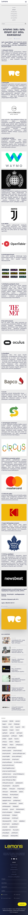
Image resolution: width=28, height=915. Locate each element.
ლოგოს (12, 809)
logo (11, 727)
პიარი (14, 7)
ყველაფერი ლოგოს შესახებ (9, 777)
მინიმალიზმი (13, 791)
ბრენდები (12, 256)
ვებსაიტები (19, 732)
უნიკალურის (16, 785)
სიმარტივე (5, 794)
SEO (23, 727)
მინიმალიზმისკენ (6, 797)
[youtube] (14, 859)
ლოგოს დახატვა (17, 750)
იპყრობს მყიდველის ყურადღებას (9, 499)
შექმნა (21, 735)
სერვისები (14, 867)
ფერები (21, 791)
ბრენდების (15, 806)
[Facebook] (12, 859)
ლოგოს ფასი (15, 759)
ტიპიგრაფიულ (6, 818)
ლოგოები (10, 50)
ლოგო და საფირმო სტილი (9, 771)
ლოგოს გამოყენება (7, 812)
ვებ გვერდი (14, 17)
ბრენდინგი (14, 11)
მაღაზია (16, 738)
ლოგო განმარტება (16, 756)
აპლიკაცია (5, 791)
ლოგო (14, 9)
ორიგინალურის (6, 785)
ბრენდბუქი (16, 724)
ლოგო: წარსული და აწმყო (9, 779)
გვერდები (4, 732)
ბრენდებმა (17, 812)
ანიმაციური (12, 788)
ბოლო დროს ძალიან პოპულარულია (11, 51)
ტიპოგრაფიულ (6, 815)
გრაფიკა (4, 741)
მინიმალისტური (20, 809)
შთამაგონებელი (14, 794)
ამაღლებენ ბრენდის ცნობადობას (12, 530)
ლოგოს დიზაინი (6, 753)
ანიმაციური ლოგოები (7, 782)
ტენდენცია (22, 821)
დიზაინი (18, 721)
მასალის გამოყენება (14, 876)
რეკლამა (17, 727)
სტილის (21, 803)
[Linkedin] (16, 859)
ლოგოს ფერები (12, 747)
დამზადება (14, 735)
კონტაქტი (14, 874)
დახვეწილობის (13, 826)
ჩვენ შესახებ (14, 864)
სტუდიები (4, 730)
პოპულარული (20, 788)
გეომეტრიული (16, 800)
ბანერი (11, 741)
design (11, 721)
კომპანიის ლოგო (6, 774)
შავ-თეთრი (16, 829)
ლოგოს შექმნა (6, 756)
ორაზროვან (15, 818)
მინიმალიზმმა (14, 835)
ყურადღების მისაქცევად (10, 226)
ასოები (15, 821)
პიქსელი (17, 741)
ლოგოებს (4, 826)
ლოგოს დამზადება (7, 762)
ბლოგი (14, 872)
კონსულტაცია (19, 744)
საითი (17, 730)
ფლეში (10, 738)
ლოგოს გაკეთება (6, 750)
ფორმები (4, 803)
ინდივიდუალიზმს (6, 821)
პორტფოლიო (14, 869)
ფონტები (4, 788)
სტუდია (4, 724)
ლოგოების (5, 809)
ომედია (11, 744)
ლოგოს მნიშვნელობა (18, 774)
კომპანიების (15, 832)
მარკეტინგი (14, 13)
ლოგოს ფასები (6, 759)
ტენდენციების (19, 782)
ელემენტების (15, 824)
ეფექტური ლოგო (6, 800)
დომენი (4, 738)
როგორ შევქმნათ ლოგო (8, 768)
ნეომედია (4, 744)
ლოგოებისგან (12, 803)
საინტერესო (14, 15)
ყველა (14, 19)
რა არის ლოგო (18, 762)
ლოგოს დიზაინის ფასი (8, 765)
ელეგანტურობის (6, 829)
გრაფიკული (5, 835)
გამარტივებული (6, 806)
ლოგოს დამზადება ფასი (19, 753)
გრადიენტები (5, 832)
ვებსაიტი (12, 732)
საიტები (12, 730)
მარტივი (16, 797)
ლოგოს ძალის (6, 824)
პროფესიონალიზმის (6, 297)
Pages (4, 747)
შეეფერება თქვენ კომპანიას (14, 430)
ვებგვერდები (5, 735)
